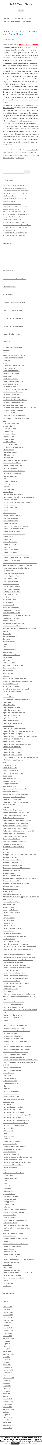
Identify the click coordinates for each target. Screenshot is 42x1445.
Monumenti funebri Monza (12, 844)
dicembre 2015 (8, 1370)
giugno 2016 (7, 1359)
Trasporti (6, 1241)
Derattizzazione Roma (11, 607)
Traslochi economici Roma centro (15, 1238)
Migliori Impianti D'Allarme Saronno (15, 834)
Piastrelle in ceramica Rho (12, 933)
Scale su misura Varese (11, 1094)
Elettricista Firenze (9, 636)
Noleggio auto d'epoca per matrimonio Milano (19, 855)
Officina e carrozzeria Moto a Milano (14, 222)
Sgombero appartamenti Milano (14, 1146)
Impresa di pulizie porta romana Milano (17, 744)
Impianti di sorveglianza (11, 715)
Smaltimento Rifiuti (10, 1167)
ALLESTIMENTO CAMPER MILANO (14, 355)
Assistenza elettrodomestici (13, 405)
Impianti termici (8, 726)
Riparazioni (7, 1023)
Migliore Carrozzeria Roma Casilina (15, 823)
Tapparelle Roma (9, 1194)
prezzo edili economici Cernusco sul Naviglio (19, 957)
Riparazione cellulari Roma (12, 1015)
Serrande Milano (9, 1128)
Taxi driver (6, 1207)
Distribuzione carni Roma (12, 626)
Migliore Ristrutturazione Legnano (15, 828)
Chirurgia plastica (9, 505)
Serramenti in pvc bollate (12, 1110)
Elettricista (7, 634)
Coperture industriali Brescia (13, 573)
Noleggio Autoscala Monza (12, 862)
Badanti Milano (8, 439)
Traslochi (6, 1231)
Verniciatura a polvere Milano (13, 1278)
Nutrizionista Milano (10, 889)
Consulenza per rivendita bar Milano (16, 568)
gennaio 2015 (7, 1399)
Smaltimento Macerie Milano (13, 1165)
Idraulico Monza (8, 697)
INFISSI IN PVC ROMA (10, 768)
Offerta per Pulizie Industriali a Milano (15, 212)
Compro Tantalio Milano (11, 560)
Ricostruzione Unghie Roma (13, 1007)
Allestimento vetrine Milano (13, 358)
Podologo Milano (9, 939)
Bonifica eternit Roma (10, 444)
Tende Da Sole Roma (10, 1217)
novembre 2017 (8, 1333)
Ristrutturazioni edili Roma (12, 1070)
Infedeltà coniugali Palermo (13, 760)
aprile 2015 (6, 1391)
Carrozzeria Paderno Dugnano (14, 471)
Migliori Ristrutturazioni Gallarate (15, 836)
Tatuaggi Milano (9, 1202)
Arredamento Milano (10, 379)
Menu (21, 10)
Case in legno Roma (9, 484)
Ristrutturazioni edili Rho (12, 1068)
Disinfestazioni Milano (11, 618)
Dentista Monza (8, 602)
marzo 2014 (7, 1423)
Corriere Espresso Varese (11, 576)
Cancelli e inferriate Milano (12, 465)
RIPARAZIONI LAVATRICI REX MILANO (15, 1026)
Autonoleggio (8, 431)
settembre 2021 (8, 1320)
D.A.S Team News (21, 4)
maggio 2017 (7, 1346)
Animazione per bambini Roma (14, 366)
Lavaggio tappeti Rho (10, 784)
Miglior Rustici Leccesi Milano (13, 818)
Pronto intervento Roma (11, 981)
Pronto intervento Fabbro (12, 970)
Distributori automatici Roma (13, 623)
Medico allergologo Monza (12, 810)
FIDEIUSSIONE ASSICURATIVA (13, 665)
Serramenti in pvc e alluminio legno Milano (18, 1115)
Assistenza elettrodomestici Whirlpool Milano (19, 408)
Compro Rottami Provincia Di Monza (16, 557)
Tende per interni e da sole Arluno (15, 1220)
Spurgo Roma (7, 1189)
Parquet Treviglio (9, 926)
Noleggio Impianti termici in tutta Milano (15, 206)
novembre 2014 (8, 1404)
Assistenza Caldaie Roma (11, 397)
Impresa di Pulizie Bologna (12, 734)
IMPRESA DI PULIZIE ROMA (12, 747)
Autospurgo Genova (10, 434)
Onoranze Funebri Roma (11, 902)
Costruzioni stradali (10, 594)
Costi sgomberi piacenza (11, 589)
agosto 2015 (7, 1380)
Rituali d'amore (8, 1073)
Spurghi (5, 1183)
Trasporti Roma (8, 1249)
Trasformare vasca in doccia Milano (15, 1225)
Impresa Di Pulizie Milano (12, 742)
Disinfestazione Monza (11, 610)
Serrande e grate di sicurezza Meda (15, 1123)
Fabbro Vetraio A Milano (11, 655)
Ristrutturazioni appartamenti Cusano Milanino (20, 1060)
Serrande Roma (8, 1131)
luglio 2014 (6, 1412)
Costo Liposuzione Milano (12, 592)
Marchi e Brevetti (9, 805)
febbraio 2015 (7, 1396)
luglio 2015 (6, 1383)
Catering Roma (8, 492)
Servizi (5, 1133)
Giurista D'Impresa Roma (11, 686)
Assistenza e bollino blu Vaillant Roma (15, 198)
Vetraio (5, 1281)
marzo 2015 (7, 1394)
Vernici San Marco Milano (12, 1275)
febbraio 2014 (7, 1425)
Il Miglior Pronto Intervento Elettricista (17, 699)
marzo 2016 (7, 1365)
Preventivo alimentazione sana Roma (16, 944)
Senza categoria (8, 1102)
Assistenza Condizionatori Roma (14, 402)
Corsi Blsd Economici (10, 579)
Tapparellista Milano (10, 1196)
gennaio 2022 (7, 1309)
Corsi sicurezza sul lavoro (12, 586)
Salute (5, 1086)
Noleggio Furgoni (9, 873)
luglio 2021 (6, 1325)
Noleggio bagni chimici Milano (13, 865)
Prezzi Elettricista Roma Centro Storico (17, 955)
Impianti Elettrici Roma (11, 721)
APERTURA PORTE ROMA (11, 371)
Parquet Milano (8, 920)
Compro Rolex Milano (10, 550)
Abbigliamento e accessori (12, 347)
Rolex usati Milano (9, 1078)
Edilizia (5, 631)
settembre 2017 (8, 1338)
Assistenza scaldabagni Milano (14, 410)
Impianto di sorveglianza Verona (14, 728)
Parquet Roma (8, 923)
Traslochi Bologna (9, 1236)
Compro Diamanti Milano (12, 531)
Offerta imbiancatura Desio (13, 894)
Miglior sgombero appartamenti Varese (17, 820)
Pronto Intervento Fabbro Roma (14, 279)
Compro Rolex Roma (10, 552)
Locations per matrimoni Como (14, 797)
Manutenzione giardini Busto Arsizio (16, 802)
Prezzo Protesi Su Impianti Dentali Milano (18, 960)
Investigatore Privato (10, 770)
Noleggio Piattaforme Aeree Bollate (16, 884)
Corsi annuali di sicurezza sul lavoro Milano (17, 225)
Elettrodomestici (9, 642)
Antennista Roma (9, 368)
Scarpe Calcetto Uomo (11, 1096)
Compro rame (7, 547)
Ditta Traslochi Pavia (9, 196)
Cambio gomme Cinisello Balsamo (15, 460)
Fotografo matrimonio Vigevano (14, 678)
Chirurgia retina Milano (11, 508)
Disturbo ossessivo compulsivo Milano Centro (19, 628)
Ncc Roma (6, 852)
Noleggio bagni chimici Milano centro (16, 868)
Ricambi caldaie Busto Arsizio (13, 1002)
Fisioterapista (8, 673)
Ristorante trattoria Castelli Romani (16, 1041)
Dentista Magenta (9, 600)
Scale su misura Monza (11, 1091)
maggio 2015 (7, 1388)
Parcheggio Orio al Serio (11, 912)
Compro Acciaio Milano (11, 523)
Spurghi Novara (8, 1186)
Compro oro (7, 539)
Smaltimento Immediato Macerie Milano (17, 1162)
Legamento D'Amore (10, 786)
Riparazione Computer (11, 1018)
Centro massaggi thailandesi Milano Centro (18, 497)
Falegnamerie (7, 660)
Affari (5, 352)
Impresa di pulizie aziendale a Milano (15, 235)
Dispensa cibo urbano (10, 621)
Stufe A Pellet (8, 1191)
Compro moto (8, 536)
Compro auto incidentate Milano (14, 529)
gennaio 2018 (7, 1328)
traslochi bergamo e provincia (13, 1233)
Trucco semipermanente (11, 1262)
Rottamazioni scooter (11, 1083)
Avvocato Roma (8, 437)
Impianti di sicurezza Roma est (14, 713)
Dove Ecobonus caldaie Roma (12, 220)
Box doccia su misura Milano (13, 447)
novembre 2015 (8, 1373)
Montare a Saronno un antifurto (14, 841)
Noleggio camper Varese (11, 870)
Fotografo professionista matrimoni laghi (18, 681)
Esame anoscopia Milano (11, 209)
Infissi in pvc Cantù (9, 765)
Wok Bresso (7, 1286)
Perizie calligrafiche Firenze (13, 928)
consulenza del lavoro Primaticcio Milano (17, 565)
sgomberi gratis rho (10, 1144)
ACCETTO (15, 1443)
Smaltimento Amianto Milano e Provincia (17, 1157)
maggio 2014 (7, 1417)
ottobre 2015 (7, 1375)
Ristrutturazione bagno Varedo (14, 1054)
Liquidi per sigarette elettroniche (15, 789)
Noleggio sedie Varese (11, 886)
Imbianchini (7, 702)
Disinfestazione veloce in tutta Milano (15, 227)
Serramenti (7, 1104)
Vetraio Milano (8, 1283)
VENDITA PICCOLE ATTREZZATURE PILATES (17, 1273)
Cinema (5, 510)
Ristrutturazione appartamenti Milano (17, 1047)
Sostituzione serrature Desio (13, 1173)
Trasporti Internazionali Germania (15, 1244)
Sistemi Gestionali (9, 1152)
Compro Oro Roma (9, 544)
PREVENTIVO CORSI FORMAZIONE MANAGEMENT (19, 947)
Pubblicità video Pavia (10, 989)
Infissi (5, 763)
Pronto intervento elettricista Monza (16, 968)
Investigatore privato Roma (13, 773)
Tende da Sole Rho (9, 1215)
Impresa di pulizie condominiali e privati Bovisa (20, 736)
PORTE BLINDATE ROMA (11, 941)
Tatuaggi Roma (8, 1204)
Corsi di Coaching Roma (11, 581)
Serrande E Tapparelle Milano (13, 1125)
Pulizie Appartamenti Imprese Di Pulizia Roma (19, 994)
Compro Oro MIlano (10, 542)
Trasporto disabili (9, 1252)
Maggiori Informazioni (29, 1443)
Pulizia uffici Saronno (10, 991)
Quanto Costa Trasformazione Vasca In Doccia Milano (20, 33)
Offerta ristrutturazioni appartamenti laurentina (21, 897)
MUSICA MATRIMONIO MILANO (13, 847)
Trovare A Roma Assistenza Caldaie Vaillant (18, 1260)
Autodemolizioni (9, 426)
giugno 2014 (7, 1415)
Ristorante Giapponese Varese (14, 302)
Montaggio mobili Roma (11, 839)
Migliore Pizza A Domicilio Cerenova (15, 826)
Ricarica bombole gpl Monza (13, 1004)
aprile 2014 (6, 1420)
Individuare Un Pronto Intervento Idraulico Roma (20, 757)
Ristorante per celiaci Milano (13, 1036)
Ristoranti (6, 1044)
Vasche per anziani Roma (11, 1270)
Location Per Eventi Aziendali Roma (15, 794)
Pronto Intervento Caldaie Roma (14, 965)
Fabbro (5, 647)
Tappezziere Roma (9, 1199)
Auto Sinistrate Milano (11, 423)
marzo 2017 (7, 1352)
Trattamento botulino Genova (14, 1257)
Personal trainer (8, 931)
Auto (4, 421)
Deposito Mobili (8, 605)
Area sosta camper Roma (11, 373)
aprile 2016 (6, 1362)
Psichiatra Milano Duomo (12, 986)
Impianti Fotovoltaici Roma (12, 723)
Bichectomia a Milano (9, 201)
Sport (5, 1181)
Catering (6, 487)
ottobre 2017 (7, 1336)
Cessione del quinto (10, 500)
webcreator (20, 158)
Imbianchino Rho (9, 705)
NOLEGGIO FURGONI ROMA (12, 876)
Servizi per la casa (9, 1136)
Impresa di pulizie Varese (12, 752)
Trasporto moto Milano (11, 1254)
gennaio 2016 (7, 1367)
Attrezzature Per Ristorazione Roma (16, 418)
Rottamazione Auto (10, 1081)
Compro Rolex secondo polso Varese (16, 555)
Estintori (6, 644)
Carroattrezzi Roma (10, 468)
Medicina (6, 807)
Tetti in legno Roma (10, 1223)
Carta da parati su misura (12, 473)
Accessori (6, 350)
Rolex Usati (7, 1075)
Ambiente (6, 360)
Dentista (6, 597)
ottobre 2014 (7, 1407)
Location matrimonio (10, 792)
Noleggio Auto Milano (11, 857)
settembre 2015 (8, 1378)
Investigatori (7, 776)
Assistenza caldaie (9, 387)
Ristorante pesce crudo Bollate (14, 1039)
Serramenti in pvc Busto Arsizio (14, 1112)
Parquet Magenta (9, 918)
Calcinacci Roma (8, 450)
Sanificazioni (7, 1089)
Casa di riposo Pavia (10, 481)
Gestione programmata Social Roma (14, 188)
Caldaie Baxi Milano (10, 452)
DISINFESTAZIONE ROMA (11, 613)
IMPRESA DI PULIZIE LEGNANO (13, 739)
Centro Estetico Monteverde (13, 494)
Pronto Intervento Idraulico (13, 318)
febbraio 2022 (7, 1307)
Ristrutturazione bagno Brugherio (15, 1052)
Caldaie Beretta (8, 455)
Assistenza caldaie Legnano (13, 392)
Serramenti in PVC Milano (12, 1118)
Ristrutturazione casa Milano (13, 1057)
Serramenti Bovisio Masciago (13, 1107)
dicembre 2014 (8, 1401)
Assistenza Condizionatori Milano (15, 400)
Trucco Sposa (7, 1265)
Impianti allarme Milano (11, 707)
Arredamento (7, 376)
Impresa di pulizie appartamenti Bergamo (18, 731)
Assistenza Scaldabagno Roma (14, 413)
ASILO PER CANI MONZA (11, 384)
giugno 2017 (7, 1344)
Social (5, 1170)
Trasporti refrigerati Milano (13, 1246)
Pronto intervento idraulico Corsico (16, 976)
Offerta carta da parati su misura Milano (16, 214)
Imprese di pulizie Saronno (12, 755)
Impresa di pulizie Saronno (12, 749)
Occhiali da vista (8, 891)
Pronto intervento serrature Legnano (16, 983)
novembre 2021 (8, 1315)
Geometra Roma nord (10, 684)
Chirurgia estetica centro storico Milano (17, 502)
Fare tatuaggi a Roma (9, 230)
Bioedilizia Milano (9, 442)
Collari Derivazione (9, 513)
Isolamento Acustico (10, 778)
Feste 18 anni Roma (9, 663)
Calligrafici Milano (9, 458)
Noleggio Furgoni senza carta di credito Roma (19, 878)
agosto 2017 (7, 1341)
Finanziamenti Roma (10, 668)
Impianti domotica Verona (12, 718)
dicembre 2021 (8, 1312)
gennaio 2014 (7, 1428)
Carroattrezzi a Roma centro (12, 204)
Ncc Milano (6, 849)
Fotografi (6, 676)
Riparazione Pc (8, 1020)
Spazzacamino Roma (10, 1178)
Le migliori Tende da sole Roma (13, 217)
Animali (5, 363)
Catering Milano (8, 489)
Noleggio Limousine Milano (12, 881)
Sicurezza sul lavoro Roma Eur (13, 1149)
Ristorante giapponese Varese (14, 1028)
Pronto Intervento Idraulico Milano (15, 978)
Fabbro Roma (7, 652)
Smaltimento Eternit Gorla (12, 1160)
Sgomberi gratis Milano (11, 1141)
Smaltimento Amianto (11, 1154)
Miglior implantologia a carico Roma (16, 813)
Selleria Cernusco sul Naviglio (13, 1099)
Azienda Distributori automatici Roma (15, 233)
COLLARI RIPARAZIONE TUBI (12, 515)
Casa (4, 479)
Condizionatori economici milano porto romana (20, 563)
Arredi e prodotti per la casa (13, 381)
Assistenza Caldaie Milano (12, 394)
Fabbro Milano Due (9, 650)
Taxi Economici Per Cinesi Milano (14, 1210)
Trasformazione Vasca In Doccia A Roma (17, 1228)
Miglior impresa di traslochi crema (15, 815)
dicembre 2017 (8, 1331)
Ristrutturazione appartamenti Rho (16, 1049)
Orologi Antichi (8, 907)
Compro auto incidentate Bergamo (15, 526)
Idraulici (6, 694)
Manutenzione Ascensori (12, 799)
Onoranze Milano (9, 905)
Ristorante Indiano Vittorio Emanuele (16, 1031)
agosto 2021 (7, 1323)
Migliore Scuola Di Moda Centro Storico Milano (19, 831)
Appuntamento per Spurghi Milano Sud (15, 193)
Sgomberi (6, 1139)
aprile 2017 (6, 1349)
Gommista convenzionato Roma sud (16, 689)
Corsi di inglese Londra (11, 584)
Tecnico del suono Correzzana (14, 1212)
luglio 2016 (6, 1357)
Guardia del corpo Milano (12, 692)
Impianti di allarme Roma (11, 710)
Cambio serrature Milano (12, 463)
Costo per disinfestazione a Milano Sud (15, 185)
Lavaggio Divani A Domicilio (12, 781)
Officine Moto (8, 899)
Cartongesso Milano (10, 476)
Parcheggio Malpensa (10, 910)
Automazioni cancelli (10, 429)
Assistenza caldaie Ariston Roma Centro (16, 191)
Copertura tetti (8, 571)
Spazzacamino (8, 1175)
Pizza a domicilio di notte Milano (14, 936)
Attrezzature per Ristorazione (14, 416)
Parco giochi (7, 915)
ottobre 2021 (7, 1317)
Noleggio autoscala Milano (12, 860)
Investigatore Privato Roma (13, 310)
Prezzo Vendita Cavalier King (13, 962)
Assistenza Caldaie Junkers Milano (15, 389)
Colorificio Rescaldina (10, 521)
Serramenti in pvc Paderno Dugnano (16, 1120)
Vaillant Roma (7, 1267)
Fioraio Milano (8, 671)
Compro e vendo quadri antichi (14, 534)
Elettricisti (6, 639)
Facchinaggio (7, 657)
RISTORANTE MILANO (10, 1033)
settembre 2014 (8, 1409)
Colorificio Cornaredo (10, 518)
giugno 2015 (7, 1386)
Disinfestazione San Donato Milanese (16, 615)
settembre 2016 (8, 1354)
